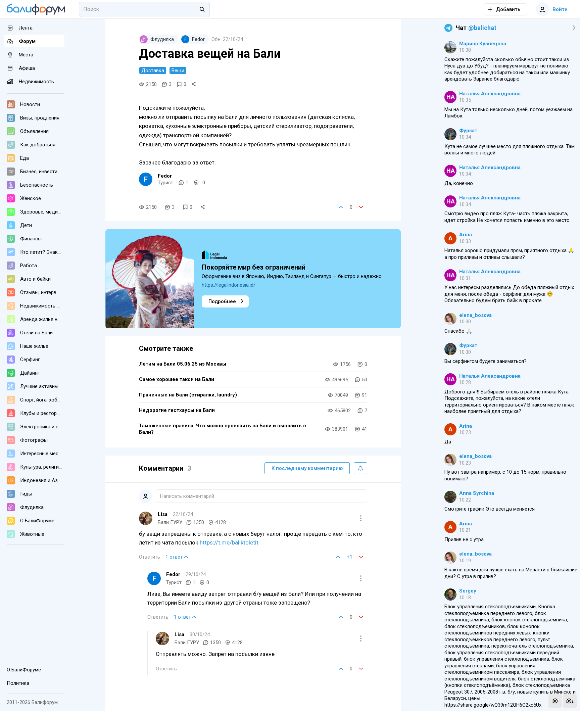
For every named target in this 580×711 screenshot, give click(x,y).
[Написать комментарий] (555, 701)
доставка (152, 70)
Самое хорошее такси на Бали (176, 379)
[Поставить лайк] (341, 207)
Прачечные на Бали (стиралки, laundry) (188, 395)
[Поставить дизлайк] (361, 207)
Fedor (165, 176)
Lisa (162, 514)
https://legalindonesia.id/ (228, 285)
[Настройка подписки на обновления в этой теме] (360, 468)
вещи (178, 70)
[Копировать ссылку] (193, 84)
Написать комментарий (187, 496)
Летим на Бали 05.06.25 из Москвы (182, 364)
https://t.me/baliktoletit (229, 542)
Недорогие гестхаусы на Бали (177, 410)
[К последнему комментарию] (570, 701)
